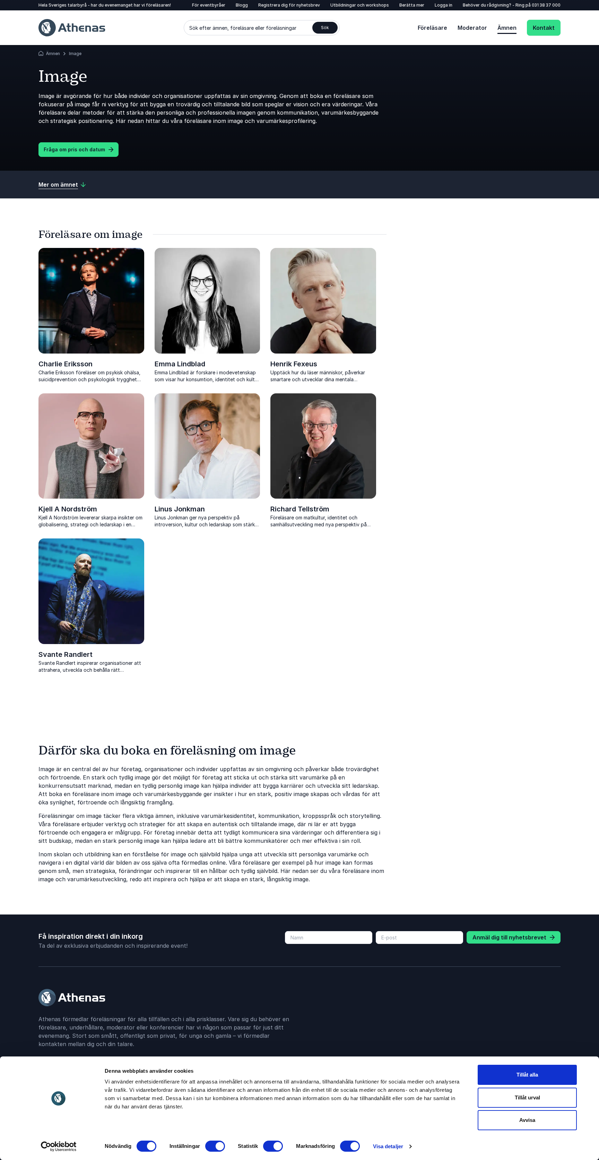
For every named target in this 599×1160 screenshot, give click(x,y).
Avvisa (527, 1120)
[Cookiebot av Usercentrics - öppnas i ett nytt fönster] (58, 1146)
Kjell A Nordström (67, 509)
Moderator (472, 27)
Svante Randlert (65, 654)
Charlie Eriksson (65, 364)
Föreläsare (432, 27)
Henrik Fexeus (293, 364)
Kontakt (544, 27)
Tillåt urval (527, 1097)
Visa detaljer (388, 1146)
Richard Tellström (299, 509)
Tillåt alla (527, 1075)
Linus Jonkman (180, 509)
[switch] (215, 1146)
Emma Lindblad (180, 364)
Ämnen (506, 27)
